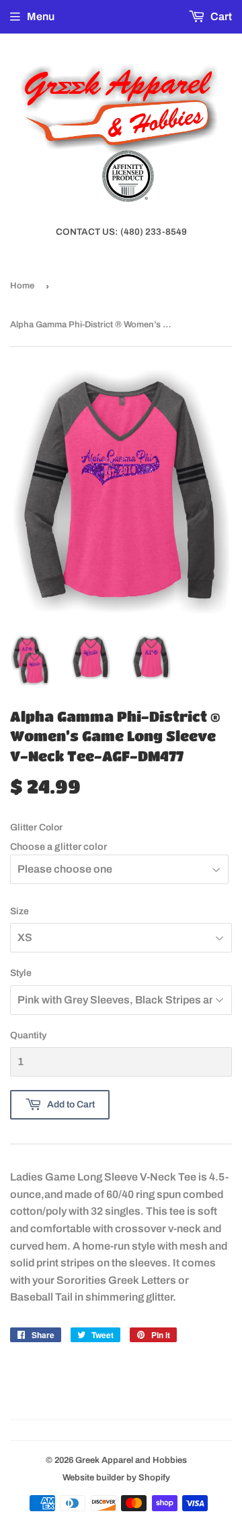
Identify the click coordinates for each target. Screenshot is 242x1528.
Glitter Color (36, 827)
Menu (40, 16)
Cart (220, 16)
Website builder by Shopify (116, 1477)
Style (21, 973)
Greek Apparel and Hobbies (131, 1460)
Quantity (28, 1035)
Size (19, 911)
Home (22, 285)
